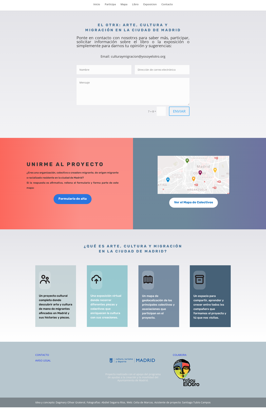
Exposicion (150, 4)
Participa (110, 4)
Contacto (167, 4)
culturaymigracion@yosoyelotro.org (138, 56)
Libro (135, 4)
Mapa (124, 4)
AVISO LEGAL (43, 360)
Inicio (96, 4)
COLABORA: (180, 355)
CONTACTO (42, 355)
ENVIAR (179, 111)
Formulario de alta (72, 198)
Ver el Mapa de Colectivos (193, 202)
